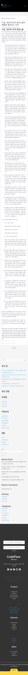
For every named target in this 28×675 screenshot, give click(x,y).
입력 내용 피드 (5, 439)
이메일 (14, 539)
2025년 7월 (4, 406)
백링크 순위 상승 (14, 612)
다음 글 (14, 348)
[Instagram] (14, 569)
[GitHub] (17, 569)
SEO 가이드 (4, 418)
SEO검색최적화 (5, 27)
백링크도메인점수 (5, 427)
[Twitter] (11, 569)
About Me (14, 638)
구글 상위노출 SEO (14, 611)
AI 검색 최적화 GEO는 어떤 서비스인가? (11, 383)
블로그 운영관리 (14, 607)
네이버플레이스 (5, 423)
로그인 (3, 437)
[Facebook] (8, 569)
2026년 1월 (4, 404)
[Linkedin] (20, 569)
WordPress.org (5, 444)
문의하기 (14, 640)
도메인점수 (4, 425)
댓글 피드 (4, 442)
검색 (3, 449)
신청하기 (14, 550)
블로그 (14, 641)
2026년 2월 (4, 401)
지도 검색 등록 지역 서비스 (14, 609)
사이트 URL (14, 544)
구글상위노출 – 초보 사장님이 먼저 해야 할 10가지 (13, 386)
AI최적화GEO (5, 416)
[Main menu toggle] (25, 6)
